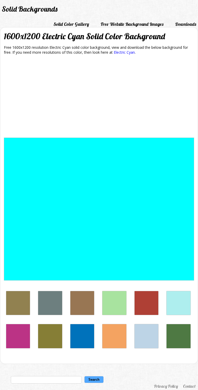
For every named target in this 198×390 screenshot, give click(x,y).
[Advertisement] (99, 97)
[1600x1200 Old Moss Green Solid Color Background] (50, 347)
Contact (189, 386)
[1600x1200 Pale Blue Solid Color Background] (178, 313)
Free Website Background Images (132, 24)
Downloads (185, 24)
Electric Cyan (124, 52)
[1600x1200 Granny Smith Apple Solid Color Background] (114, 313)
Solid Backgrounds (29, 8)
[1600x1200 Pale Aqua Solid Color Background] (146, 347)
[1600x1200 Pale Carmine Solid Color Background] (146, 313)
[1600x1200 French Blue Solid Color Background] (82, 347)
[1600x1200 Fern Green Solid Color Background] (178, 347)
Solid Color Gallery (71, 24)
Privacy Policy (166, 386)
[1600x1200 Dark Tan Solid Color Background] (18, 313)
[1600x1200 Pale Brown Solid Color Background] (82, 313)
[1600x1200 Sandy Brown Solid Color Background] (114, 347)
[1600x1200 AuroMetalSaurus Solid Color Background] (50, 313)
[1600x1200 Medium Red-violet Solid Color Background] (18, 347)
